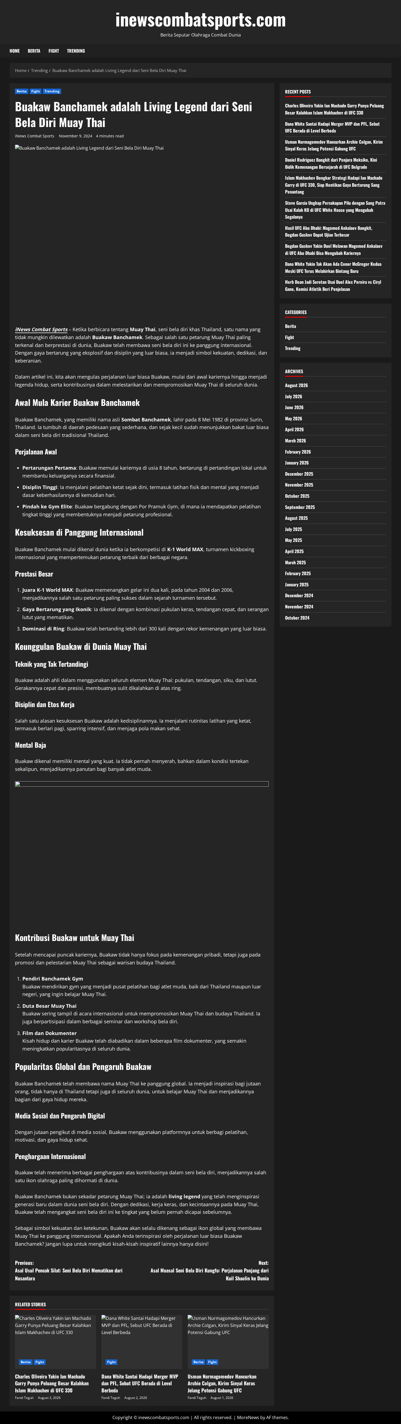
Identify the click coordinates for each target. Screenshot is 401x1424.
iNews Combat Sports (34, 135)
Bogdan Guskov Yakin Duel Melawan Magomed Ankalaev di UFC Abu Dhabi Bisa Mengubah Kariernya (333, 249)
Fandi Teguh (24, 1397)
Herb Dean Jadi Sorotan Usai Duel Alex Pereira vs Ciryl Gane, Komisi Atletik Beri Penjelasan (333, 285)
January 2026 (297, 462)
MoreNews (248, 1417)
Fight (54, 50)
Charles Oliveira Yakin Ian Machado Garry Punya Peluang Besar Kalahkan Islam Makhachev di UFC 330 (52, 1383)
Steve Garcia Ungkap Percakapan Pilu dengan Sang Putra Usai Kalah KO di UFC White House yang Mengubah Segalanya (335, 210)
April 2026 (294, 429)
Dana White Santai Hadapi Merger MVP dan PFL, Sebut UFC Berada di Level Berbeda (139, 1383)
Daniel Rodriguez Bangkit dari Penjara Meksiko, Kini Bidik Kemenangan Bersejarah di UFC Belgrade (331, 163)
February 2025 (298, 573)
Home (15, 50)
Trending (76, 50)
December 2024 (299, 595)
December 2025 (299, 473)
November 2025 (299, 484)
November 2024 (299, 606)
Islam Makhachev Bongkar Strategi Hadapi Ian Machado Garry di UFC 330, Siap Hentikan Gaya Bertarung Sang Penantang (333, 184)
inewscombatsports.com (200, 18)
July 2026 (293, 396)
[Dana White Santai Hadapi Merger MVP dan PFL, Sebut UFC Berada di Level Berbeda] (141, 1342)
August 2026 (296, 385)
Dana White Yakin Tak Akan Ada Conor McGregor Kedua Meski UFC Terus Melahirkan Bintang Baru (333, 267)
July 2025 (293, 529)
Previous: (68, 1270)
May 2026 (293, 418)
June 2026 (294, 407)
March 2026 (295, 440)
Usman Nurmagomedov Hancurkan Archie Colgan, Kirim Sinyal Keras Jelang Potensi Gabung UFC (222, 1383)
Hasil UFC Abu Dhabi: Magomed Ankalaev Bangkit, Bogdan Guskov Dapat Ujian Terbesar (328, 231)
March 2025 (295, 562)
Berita (34, 50)
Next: (210, 1270)
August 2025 (296, 518)
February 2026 (298, 451)
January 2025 (297, 584)
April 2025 (294, 551)
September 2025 (300, 506)
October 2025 (297, 496)
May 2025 (293, 540)
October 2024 (297, 617)
